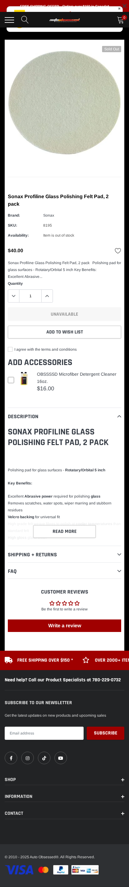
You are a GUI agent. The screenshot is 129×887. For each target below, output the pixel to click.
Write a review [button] (64, 625)
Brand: (14, 215)
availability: (18, 235)
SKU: (12, 225)
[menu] (9, 20)
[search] (25, 20)
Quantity (15, 283)
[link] (11, 758)
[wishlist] (118, 251)
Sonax (48, 215)
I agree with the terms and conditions (45, 349)
